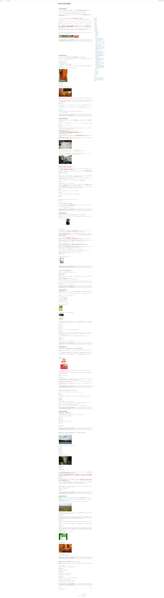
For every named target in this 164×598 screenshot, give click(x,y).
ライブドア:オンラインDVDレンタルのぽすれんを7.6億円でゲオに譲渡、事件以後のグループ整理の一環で (72, 13)
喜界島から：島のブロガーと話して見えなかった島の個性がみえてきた (74, 497)
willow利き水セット (61, 200)
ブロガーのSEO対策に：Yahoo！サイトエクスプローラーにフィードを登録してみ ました (100, 63)
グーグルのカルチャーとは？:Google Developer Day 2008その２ (99, 58)
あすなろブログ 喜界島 (65, 429)
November (96, 32)
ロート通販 (60, 195)
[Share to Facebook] (71, 114)
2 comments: (67, 209)
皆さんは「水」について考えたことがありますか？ (65, 125)
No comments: (67, 407)
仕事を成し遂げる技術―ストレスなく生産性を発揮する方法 (66, 312)
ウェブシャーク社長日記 (62, 14)
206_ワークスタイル (63, 493)
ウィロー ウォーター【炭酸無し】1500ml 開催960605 (65, 203)
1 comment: (67, 114)
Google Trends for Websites (62, 273)
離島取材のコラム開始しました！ (99, 64)
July (95, 36)
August (96, 35)
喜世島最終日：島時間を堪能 (65, 413)
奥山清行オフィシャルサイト (62, 217)
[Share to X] (71, 209)
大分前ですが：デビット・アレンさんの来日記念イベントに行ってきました (75, 291)
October (96, 33)
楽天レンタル (60, 34)
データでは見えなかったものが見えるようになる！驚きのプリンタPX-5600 (99, 66)
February (96, 72)
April (96, 70)
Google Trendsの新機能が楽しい (65, 270)
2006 (95, 75)
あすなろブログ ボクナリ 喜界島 (69, 558)
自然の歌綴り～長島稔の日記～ (62, 532)
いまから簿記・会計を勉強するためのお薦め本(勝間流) (70, 348)
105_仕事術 (62, 267)
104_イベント (62, 115)
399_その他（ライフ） (63, 558)
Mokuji (59, 393)
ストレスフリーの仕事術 (62, 304)
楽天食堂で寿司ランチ (97, 61)
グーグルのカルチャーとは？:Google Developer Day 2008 (99, 60)
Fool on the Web (64, 4)
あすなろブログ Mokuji (67, 408)
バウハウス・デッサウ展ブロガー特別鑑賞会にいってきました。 (73, 57)
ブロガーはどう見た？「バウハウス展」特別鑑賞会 (65, 64)
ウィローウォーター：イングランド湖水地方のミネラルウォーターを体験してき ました (100, 42)
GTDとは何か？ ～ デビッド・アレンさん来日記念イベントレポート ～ (67, 295)
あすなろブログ (65, 210)
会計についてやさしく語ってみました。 (64, 375)
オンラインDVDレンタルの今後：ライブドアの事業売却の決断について (74, 10)
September (96, 34)
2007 (95, 74)
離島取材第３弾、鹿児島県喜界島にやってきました (70, 561)
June (96, 37)
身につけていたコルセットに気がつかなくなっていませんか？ (72, 214)
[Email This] (69, 114)
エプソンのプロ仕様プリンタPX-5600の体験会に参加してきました (99, 67)
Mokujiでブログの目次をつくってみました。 (68, 390)
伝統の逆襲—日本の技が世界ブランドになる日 (64, 256)
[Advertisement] (75, 49)
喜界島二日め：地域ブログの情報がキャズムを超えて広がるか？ (73, 432)
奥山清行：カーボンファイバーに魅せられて (64, 252)
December (96, 31)
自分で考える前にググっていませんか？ (74, 245)
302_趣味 (62, 429)
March (96, 71)
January (96, 73)
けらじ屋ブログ (60, 540)
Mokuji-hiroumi (60, 398)
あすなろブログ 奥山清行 (66, 267)
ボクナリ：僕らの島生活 (62, 555)
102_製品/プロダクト (63, 408)
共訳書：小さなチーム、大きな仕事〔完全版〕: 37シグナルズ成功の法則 (99, 78)
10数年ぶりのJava (97, 57)
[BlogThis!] (70, 114)
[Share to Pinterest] (72, 114)
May (95, 69)
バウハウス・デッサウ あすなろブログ (68, 115)
